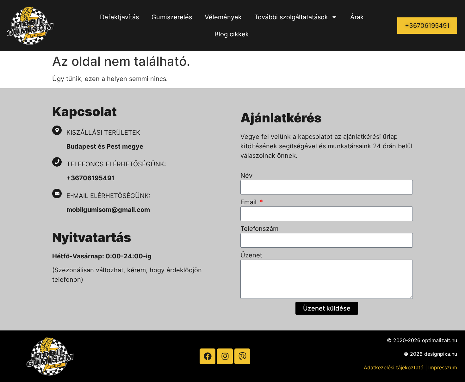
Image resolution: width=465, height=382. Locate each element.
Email (249, 202)
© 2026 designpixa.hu (430, 354)
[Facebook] (207, 356)
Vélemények (223, 17)
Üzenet (251, 255)
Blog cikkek (231, 34)
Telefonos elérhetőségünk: (116, 164)
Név (246, 175)
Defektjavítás (119, 17)
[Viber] (242, 356)
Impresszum (442, 367)
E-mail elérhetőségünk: (109, 196)
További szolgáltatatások (291, 17)
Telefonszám (259, 228)
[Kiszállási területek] (57, 130)
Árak (357, 17)
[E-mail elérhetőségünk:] (57, 193)
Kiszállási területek (103, 132)
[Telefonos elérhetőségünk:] (57, 162)
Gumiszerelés (172, 17)
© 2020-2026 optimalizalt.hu (422, 340)
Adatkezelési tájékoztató (394, 367)
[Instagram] (225, 356)
